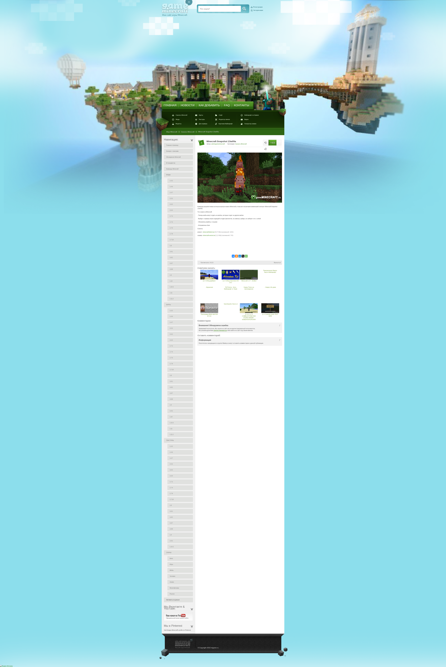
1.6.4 (171, 210)
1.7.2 (171, 216)
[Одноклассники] (236, 256)
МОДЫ (168, 175)
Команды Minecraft (172, 169)
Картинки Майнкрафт (226, 124)
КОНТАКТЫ (241, 105)
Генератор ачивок (250, 124)
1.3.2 (171, 181)
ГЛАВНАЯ (170, 105)
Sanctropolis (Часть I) (231, 304)
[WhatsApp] (246, 256)
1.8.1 (171, 251)
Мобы (172, 570)
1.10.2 (172, 287)
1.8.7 (171, 263)
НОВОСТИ (187, 105)
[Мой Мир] (239, 256)
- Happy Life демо (270, 287)
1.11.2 (172, 299)
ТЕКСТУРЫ (170, 440)
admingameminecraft (218, 144)
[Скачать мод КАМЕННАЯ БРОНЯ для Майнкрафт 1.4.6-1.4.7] (249, 308)
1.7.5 (171, 228)
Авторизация (258, 10)
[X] (243, 256)
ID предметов (170, 163)
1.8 (171, 245)
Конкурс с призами (172, 151)
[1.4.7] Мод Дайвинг (209, 281)
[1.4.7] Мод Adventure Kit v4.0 (231, 281)
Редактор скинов (224, 119)
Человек (172, 576)
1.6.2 (171, 204)
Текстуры (202, 119)
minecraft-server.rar (209, 235)
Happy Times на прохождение (249, 288)
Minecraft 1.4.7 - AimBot (248, 281)
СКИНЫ (168, 552)
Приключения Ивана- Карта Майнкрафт (270, 271)
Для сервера (203, 124)
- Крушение (209, 287)
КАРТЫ (168, 304)
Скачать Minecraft (181, 115)
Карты (201, 115)
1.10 (171, 281)
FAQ (227, 105)
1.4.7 (171, 192)
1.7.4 (171, 222)
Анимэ (172, 582)
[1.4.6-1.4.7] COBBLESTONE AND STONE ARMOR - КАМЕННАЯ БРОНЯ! (249, 317)
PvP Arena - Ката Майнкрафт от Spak (230, 288)
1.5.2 (171, 198)
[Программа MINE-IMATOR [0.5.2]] (209, 308)
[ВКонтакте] (233, 256)
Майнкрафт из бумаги (251, 115)
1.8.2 (171, 257)
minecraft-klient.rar (209, 232)
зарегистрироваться (220, 330)
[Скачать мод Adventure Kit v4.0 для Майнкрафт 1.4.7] (231, 275)
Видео (246, 119)
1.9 (171, 275)
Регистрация (258, 7)
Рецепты (178, 124)
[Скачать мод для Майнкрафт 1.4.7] (209, 275)
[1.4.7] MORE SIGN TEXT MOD (270, 315)
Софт (221, 115)
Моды (178, 119)
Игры (171, 564)
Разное (172, 594)
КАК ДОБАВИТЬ (209, 105)
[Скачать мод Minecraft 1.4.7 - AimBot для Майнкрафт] (249, 275)
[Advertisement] (239, 247)
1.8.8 (171, 269)
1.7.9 (171, 234)
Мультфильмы (174, 588)
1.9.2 (171, 411)
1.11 (171, 293)
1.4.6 (171, 186)
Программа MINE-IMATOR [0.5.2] (209, 315)
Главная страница (172, 145)
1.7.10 (172, 240)
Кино (171, 558)
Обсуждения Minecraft (173, 157)
